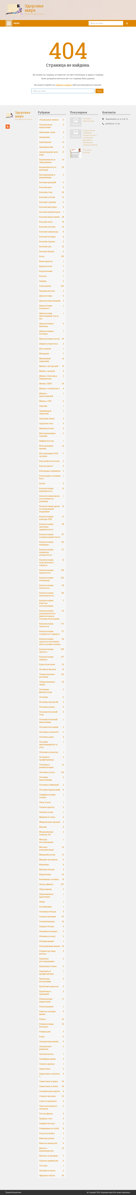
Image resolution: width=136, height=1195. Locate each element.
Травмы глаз (51, 1118)
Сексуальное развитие (51, 1047)
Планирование (51, 941)
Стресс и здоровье (51, 1101)
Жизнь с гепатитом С (51, 388)
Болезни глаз (51, 192)
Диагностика (51, 296)
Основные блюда (51, 911)
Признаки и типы (51, 966)
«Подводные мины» (51, 119)
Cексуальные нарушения (51, 126)
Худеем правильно (51, 1160)
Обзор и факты (51, 884)
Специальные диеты (51, 1091)
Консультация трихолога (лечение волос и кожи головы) (51, 642)
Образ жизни (51, 889)
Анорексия (51, 137)
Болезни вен (51, 187)
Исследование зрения (51, 447)
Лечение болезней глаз (51, 713)
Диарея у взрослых (51, 343)
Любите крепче (51, 807)
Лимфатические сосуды (51, 796)
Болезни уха (51, 246)
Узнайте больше (51, 1123)
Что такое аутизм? (87, 151)
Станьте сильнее (51, 1096)
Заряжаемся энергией (51, 412)
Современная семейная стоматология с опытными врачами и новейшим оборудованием (90, 137)
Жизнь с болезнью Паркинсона (51, 377)
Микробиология (51, 854)
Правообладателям (13, 1192)
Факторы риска (51, 1138)
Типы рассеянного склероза (51, 1107)
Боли (51, 256)
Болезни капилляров (51, 212)
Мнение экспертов (51, 859)
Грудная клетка (51, 291)
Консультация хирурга (51, 658)
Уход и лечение (51, 1133)
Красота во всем (51, 664)
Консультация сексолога (51, 625)
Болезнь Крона (51, 251)
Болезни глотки (51, 197)
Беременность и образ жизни (51, 160)
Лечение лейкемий (51, 785)
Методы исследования (51, 840)
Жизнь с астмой (51, 371)
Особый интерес (51, 921)
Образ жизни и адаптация (51, 895)
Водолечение (51, 271)
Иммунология (51, 428)
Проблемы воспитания (51, 980)
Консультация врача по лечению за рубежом (51, 499)
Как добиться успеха (51, 461)
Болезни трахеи (51, 241)
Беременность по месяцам (51, 168)
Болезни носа (51, 222)
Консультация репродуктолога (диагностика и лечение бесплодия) (51, 615)
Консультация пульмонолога (51, 594)
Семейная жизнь (51, 1059)
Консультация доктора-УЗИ (51, 517)
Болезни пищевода (51, 231)
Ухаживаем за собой (51, 1128)
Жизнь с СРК (51, 401)
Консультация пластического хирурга (51, 562)
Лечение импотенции (51, 778)
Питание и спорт (51, 936)
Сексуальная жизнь (51, 1041)
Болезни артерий (51, 182)
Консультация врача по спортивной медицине (51, 509)
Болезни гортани (51, 202)
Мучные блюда (51, 869)
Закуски (51, 406)
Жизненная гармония (51, 359)
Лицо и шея (51, 802)
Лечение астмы (51, 707)
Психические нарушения (51, 1000)
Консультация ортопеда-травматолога (51, 527)
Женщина (51, 353)
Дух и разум (51, 348)
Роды (51, 1036)
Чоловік (51, 1165)
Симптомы (51, 1069)
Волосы (51, 276)
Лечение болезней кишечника (51, 720)
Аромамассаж (51, 147)
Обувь (51, 901)
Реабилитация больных (51, 1025)
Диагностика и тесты (51, 338)
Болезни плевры (51, 236)
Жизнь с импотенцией (51, 394)
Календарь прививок (51, 471)
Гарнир (51, 281)
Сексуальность (51, 1054)
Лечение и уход (51, 772)
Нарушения (51, 874)
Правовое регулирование (51, 960)
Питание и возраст (51, 931)
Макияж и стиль (51, 817)
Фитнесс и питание (51, 1155)
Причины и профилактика (51, 972)
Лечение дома (51, 737)
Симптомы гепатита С (51, 1075)
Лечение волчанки (51, 727)
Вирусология (51, 266)
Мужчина (51, 864)
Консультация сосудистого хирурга (51, 632)
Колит (51, 483)
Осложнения (51, 906)
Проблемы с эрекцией (51, 992)
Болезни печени (51, 226)
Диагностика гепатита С (51, 307)
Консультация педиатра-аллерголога (51, 552)
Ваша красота (51, 261)
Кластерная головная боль (51, 477)
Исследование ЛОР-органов (51, 454)
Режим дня (51, 1031)
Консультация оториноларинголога (51, 535)
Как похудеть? (51, 466)
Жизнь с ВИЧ (51, 383)
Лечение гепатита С (51, 732)
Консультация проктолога (51, 571)
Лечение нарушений (51, 789)
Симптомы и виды (51, 1081)
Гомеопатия (51, 286)
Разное (51, 1019)
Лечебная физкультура (51, 690)
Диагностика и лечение (51, 332)
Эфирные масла (51, 1175)
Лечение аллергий (51, 702)
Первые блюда (51, 926)
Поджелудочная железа (51, 952)
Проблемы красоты (51, 986)
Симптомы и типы (51, 1086)
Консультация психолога (51, 586)
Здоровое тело (51, 423)
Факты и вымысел (51, 1143)
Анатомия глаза (51, 132)
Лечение (51, 697)
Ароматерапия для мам (51, 153)
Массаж (51, 827)
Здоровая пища (51, 418)
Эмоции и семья (51, 1170)
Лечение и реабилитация (51, 766)
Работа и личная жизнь (51, 1012)
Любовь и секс (51, 812)
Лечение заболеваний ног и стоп (51, 744)
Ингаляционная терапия (51, 434)
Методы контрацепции (51, 848)
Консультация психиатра (51, 579)
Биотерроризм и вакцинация (51, 176)
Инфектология (51, 441)
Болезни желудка (51, 207)
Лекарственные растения (51, 675)
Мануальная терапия (51, 822)
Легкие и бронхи (51, 669)
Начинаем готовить (51, 879)
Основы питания (51, 916)
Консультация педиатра (51, 543)
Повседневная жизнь (51, 946)
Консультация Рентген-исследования (51, 603)
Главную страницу (64, 84)
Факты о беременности (51, 1149)
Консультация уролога (51, 650)
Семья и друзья (51, 1064)
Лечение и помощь (51, 752)
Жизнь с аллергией (51, 366)
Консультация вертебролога (51, 489)
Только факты (51, 1113)
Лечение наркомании (88, 119)
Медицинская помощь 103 (51, 833)
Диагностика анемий (51, 300)
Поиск (99, 91)
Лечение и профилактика (51, 758)
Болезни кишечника (51, 217)
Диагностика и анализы (51, 324)
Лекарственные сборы (51, 683)
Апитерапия (51, 142)
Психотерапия (51, 1006)
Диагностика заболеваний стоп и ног (51, 316)
